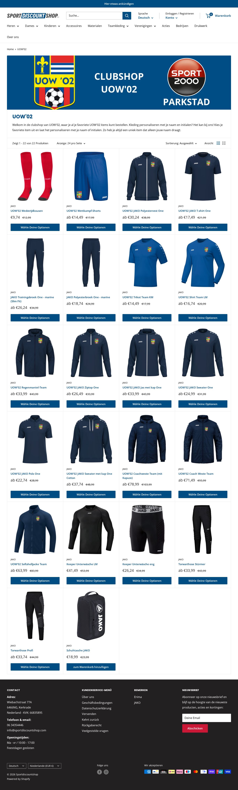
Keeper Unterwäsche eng (138, 564)
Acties (166, 26)
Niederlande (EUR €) (41, 765)
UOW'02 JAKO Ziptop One (83, 387)
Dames (29, 26)
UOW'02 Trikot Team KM (137, 297)
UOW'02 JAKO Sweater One (195, 387)
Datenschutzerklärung (96, 708)
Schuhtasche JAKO (78, 650)
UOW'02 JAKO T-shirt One (194, 210)
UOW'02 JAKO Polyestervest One (143, 210)
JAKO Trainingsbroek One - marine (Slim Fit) (32, 299)
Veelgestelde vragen (95, 731)
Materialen (95, 26)
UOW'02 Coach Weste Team (195, 473)
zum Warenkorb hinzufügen (91, 667)
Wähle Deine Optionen (35, 227)
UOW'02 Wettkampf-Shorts (84, 210)
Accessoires (74, 26)
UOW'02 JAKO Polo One (25, 473)
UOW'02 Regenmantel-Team (29, 387)
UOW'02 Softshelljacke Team (29, 564)
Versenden (89, 714)
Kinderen (50, 26)
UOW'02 (21, 49)
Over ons (13, 37)
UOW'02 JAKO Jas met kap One (142, 387)
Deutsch (13, 765)
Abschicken (195, 728)
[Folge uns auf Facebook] (99, 772)
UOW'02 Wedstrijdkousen (27, 210)
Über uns (88, 697)
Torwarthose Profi (22, 650)
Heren (11, 26)
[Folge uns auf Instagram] (106, 772)
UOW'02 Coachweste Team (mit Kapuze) (142, 475)
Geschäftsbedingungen (97, 703)
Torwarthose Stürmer (191, 564)
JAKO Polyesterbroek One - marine (88, 297)
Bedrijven (182, 26)
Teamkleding (116, 26)
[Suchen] (126, 16)
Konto (170, 18)
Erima (138, 697)
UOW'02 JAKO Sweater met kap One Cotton (89, 475)
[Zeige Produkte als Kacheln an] (218, 143)
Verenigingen (143, 26)
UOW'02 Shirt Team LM (193, 297)
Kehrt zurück (90, 720)
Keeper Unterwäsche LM (82, 564)
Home (10, 49)
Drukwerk (200, 26)
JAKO (13, 206)
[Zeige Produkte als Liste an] (224, 143)
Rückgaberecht (92, 725)
